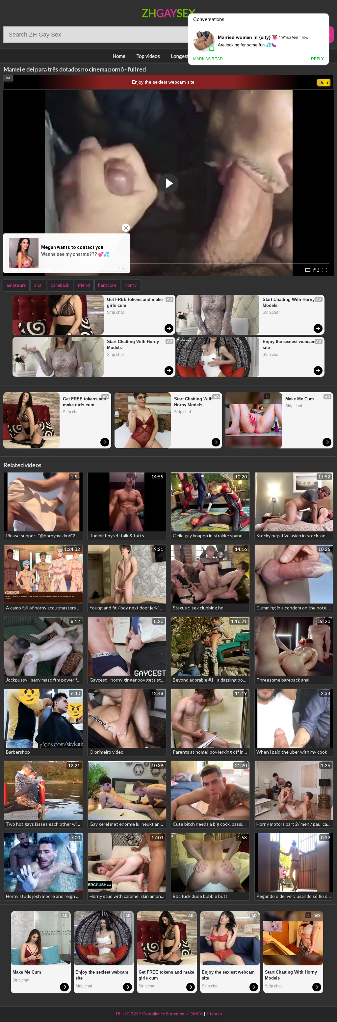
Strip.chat (115, 312)
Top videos (148, 56)
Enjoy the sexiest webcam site (163, 82)
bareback (60, 285)
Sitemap (214, 1013)
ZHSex (168, 13)
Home (119, 56)
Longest (180, 56)
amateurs (16, 285)
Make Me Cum (299, 398)
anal (38, 285)
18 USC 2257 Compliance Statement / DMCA (159, 1013)
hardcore (107, 285)
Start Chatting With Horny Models (133, 344)
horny (131, 285)
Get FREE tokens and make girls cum (135, 302)
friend (84, 285)
